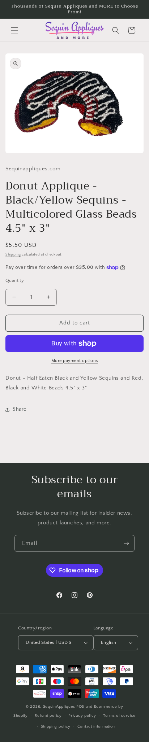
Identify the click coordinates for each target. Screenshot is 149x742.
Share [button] (19, 409)
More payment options (74, 360)
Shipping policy (56, 726)
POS (80, 706)
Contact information (96, 726)
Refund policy (48, 715)
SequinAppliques (59, 706)
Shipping (13, 255)
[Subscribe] (126, 543)
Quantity (14, 280)
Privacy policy (82, 715)
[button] (14, 30)
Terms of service (119, 715)
